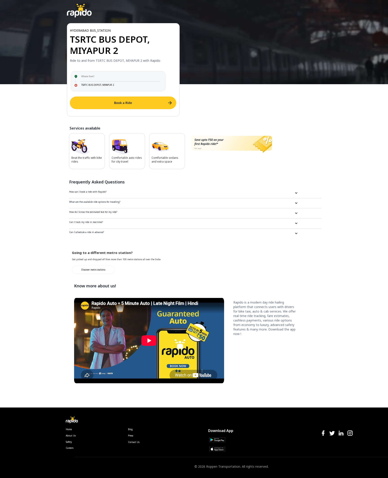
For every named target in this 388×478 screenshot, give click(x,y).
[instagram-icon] (350, 433)
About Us (71, 435)
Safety (69, 441)
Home (69, 429)
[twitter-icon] (332, 433)
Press (130, 435)
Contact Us (133, 442)
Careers (69, 447)
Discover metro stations (93, 269)
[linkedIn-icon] (341, 433)
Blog (130, 429)
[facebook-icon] (323, 433)
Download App (220, 430)
